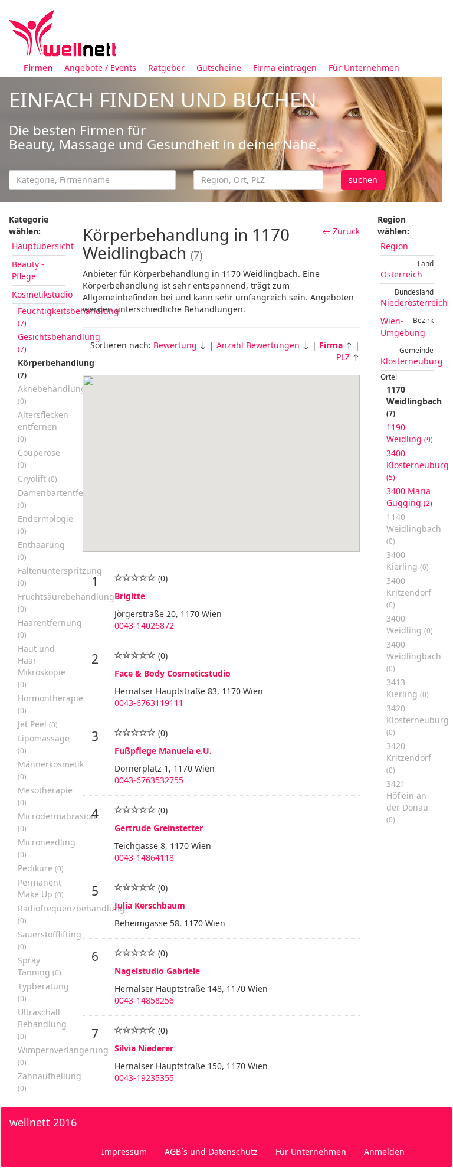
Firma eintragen (285, 67)
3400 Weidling (409, 624)
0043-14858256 (144, 1000)
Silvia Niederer (143, 1048)
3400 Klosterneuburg (417, 464)
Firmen (38, 67)
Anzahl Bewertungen (258, 345)
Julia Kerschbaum (149, 905)
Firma (331, 345)
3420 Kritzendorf (408, 757)
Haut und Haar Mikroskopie (41, 666)
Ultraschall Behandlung (42, 1024)
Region (394, 245)
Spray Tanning (39, 966)
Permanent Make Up (41, 888)
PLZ (343, 356)
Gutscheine (218, 67)
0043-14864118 (144, 857)
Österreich (401, 274)
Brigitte (129, 596)
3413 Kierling (407, 688)
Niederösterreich (414, 302)
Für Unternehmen (364, 67)
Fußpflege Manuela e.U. (163, 750)
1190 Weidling (409, 433)
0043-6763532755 (148, 780)
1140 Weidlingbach (413, 528)
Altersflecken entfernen (43, 426)
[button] (158, 416)
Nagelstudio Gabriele (157, 970)
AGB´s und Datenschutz (211, 1151)
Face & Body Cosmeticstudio (172, 673)
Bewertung (175, 345)
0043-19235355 (144, 1077)
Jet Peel (38, 724)
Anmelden (384, 1151)
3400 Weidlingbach (413, 656)
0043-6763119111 (148, 702)
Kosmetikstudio (42, 294)
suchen (363, 179)
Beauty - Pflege (28, 270)
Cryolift (37, 478)
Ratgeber (166, 67)
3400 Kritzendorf (408, 592)
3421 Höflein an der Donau (407, 801)
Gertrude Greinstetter (158, 828)
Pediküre (41, 868)
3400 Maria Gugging (409, 496)
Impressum (124, 1151)
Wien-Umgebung (402, 326)
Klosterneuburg (411, 361)
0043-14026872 (144, 625)
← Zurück (341, 231)
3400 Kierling (407, 560)
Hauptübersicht (43, 245)
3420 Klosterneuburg (417, 720)
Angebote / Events (100, 67)
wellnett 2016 (43, 1122)
